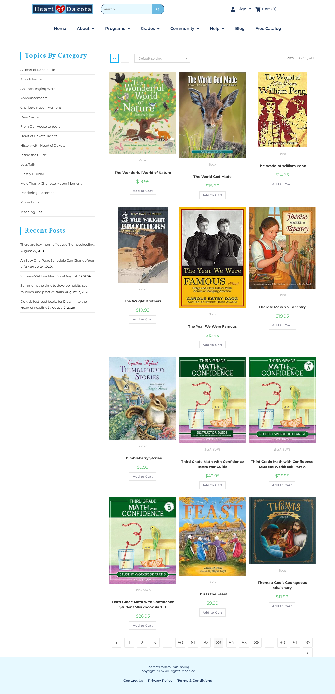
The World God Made (212, 176)
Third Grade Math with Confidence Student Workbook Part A (282, 464)
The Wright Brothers (142, 301)
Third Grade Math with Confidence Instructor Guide (212, 464)
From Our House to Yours (40, 126)
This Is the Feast (212, 594)
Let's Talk (27, 164)
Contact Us (133, 680)
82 (205, 642)
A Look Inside (31, 79)
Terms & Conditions (194, 680)
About (83, 28)
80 (180, 642)
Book (142, 160)
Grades (148, 28)
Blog (240, 28)
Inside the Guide (33, 155)
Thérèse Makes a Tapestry (282, 307)
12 (299, 58)
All (312, 58)
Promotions (29, 202)
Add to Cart (143, 191)
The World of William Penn (282, 166)
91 (295, 642)
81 (193, 642)
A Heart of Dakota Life (37, 70)
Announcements (33, 98)
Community (182, 28)
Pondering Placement (38, 193)
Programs (115, 28)
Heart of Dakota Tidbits (38, 136)
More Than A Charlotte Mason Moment (51, 183)
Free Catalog (268, 28)
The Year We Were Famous (212, 326)
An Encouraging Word (38, 89)
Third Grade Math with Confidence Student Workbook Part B (143, 604)
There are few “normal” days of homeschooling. (57, 244)
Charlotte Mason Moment (40, 107)
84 (231, 642)
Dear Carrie (29, 117)
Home (60, 28)
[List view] (125, 58)
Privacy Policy (160, 680)
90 (282, 642)
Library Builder (32, 174)
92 (307, 642)
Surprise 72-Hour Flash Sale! (42, 276)
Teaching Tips (31, 212)
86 (256, 642)
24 (305, 58)
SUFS (216, 449)
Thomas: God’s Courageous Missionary (282, 585)
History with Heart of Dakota (42, 145)
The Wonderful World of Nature (143, 172)
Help (214, 28)
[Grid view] (114, 58)
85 (244, 642)
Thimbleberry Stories (143, 458)
